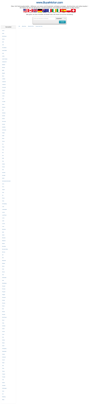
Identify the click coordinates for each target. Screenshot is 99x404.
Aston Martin (4, 50)
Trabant (3, 374)
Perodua (3, 288)
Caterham (4, 81)
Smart (3, 345)
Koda (3, 200)
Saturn (3, 328)
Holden (3, 164)
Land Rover (4, 215)
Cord (3, 98)
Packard (3, 286)
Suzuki (3, 359)
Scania (3, 331)
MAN (3, 232)
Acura (3, 30)
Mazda (3, 243)
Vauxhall (3, 385)
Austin (3, 56)
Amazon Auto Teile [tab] (39, 26)
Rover (3, 320)
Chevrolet (4, 87)
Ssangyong (4, 348)
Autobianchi (4, 61)
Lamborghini (4, 209)
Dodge (3, 132)
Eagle (3, 135)
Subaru (3, 354)
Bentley (3, 67)
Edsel (3, 138)
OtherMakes (4, 283)
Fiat (3, 144)
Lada (3, 206)
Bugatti (3, 73)
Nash (3, 269)
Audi (3, 53)
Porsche (3, 303)
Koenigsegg (4, 203)
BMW (3, 70)
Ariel (3, 44)
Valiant (3, 382)
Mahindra (4, 229)
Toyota (3, 371)
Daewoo (3, 107)
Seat (3, 337)
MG (2, 254)
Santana (3, 325)
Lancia (3, 212)
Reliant (3, 311)
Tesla (3, 368)
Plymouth (4, 297)
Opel (3, 280)
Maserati (3, 237)
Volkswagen (4, 388)
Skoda (3, 342)
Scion (3, 334)
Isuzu (3, 183)
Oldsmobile (4, 277)
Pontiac (3, 300)
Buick (3, 76)
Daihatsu (3, 112)
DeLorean (4, 121)
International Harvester (6, 181)
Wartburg (4, 396)
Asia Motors (4, 47)
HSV (3, 169)
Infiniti (3, 178)
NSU (3, 274)
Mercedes (4, 246)
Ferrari (3, 141)
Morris (3, 266)
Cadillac (3, 78)
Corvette (3, 101)
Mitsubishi (4, 260)
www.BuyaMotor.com (49, 2)
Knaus (3, 198)
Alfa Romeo (4, 36)
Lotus (3, 226)
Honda (3, 166)
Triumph (3, 376)
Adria (3, 33)
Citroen (3, 93)
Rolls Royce (4, 317)
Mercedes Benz (5, 249)
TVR (3, 379)
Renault (3, 314)
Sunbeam (4, 357)
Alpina (3, 39)
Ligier (3, 220)
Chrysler (3, 90)
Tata (3, 365)
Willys (3, 399)
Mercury (3, 252)
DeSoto (3, 124)
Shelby (3, 340)
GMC (3, 158)
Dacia (3, 104)
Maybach (4, 240)
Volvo (3, 391)
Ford (3, 149)
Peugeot (3, 291)
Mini (3, 257)
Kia (2, 195)
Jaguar (3, 189)
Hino (3, 161)
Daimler (3, 115)
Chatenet (4, 84)
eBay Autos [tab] (24, 26)
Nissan (3, 271)
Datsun (3, 118)
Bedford (3, 64)
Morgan (3, 263)
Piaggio (3, 294)
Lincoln (3, 223)
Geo (3, 155)
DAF (3, 110)
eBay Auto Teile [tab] (31, 26)
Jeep (3, 192)
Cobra (3, 95)
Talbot (3, 362)
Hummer (3, 172)
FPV (3, 152)
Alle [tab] (19, 26)
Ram (3, 308)
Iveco (3, 186)
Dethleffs (3, 127)
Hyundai (3, 175)
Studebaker (4, 351)
